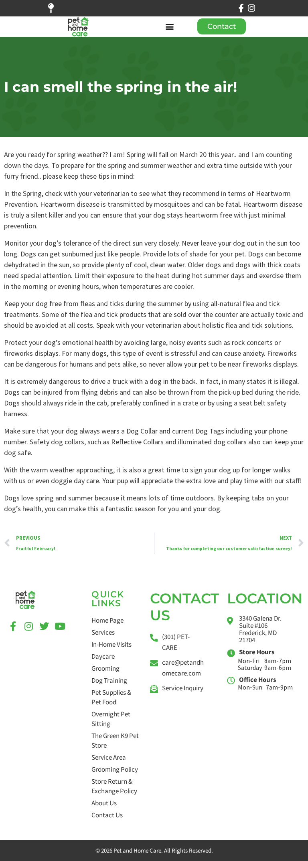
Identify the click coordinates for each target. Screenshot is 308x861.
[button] (169, 26)
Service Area (108, 757)
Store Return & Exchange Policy (114, 786)
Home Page (107, 620)
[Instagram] (251, 8)
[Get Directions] (55, 8)
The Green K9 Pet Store (115, 740)
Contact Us (107, 815)
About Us (104, 803)
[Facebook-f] (241, 8)
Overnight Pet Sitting (110, 719)
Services (103, 632)
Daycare (103, 656)
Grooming (105, 668)
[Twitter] (44, 626)
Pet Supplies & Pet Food (111, 697)
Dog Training (109, 681)
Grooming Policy (114, 769)
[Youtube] (60, 626)
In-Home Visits (111, 644)
